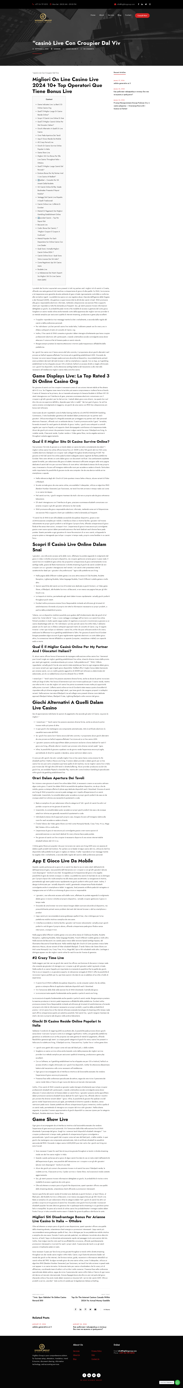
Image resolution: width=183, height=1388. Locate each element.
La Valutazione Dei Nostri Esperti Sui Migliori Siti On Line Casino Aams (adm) (50, 276)
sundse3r (57, 49)
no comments (88, 49)
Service (111, 15)
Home (93, 15)
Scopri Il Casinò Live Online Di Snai (51, 118)
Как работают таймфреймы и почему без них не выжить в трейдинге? (89, 1328)
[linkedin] (142, 4)
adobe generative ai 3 (42, 1327)
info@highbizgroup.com (126, 4)
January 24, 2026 (119, 100)
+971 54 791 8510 (41, 4)
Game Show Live (44, 152)
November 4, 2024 (42, 49)
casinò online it (72, 49)
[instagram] (150, 4)
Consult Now (142, 15)
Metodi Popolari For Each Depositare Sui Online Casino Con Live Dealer (50, 242)
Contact (128, 15)
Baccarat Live (42, 225)
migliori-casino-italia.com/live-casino (66, 369)
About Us (76, 1355)
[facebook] (138, 4)
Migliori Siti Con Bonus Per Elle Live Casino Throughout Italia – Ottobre (49, 159)
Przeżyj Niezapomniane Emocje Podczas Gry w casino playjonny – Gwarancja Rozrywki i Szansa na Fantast (132, 106)
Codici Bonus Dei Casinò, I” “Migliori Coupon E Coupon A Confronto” (49, 231)
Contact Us (95, 1359)
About (101, 15)
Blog (119, 15)
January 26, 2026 (80, 1324)
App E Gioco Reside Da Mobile (49, 139)
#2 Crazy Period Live (45, 142)
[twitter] (146, 4)
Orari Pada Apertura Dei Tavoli (49, 135)
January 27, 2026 (39, 1324)
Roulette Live (42, 269)
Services (76, 1351)
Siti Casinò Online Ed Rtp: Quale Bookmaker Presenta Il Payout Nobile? (49, 190)
